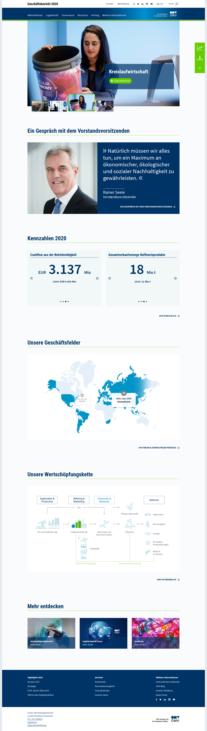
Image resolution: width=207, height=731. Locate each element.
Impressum (32, 722)
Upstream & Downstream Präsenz (157, 447)
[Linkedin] (142, 3)
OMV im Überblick (166, 579)
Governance (68, 15)
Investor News (101, 694)
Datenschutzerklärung (36, 725)
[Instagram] (147, 3)
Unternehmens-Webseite (168, 681)
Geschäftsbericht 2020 (42, 4)
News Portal (161, 694)
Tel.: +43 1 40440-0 (35, 719)
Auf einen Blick (167, 315)
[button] (31, 278)
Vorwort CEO (33, 681)
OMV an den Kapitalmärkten (40, 694)
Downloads (200, 54)
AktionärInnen (35, 15)
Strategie (31, 686)
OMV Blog (160, 686)
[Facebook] (134, 3)
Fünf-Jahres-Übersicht (38, 690)
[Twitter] (138, 3)
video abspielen (122, 43)
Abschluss (82, 15)
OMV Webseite (123, 4)
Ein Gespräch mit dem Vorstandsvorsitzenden (146, 206)
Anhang (95, 15)
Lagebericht (52, 15)
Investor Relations (164, 690)
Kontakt (109, 4)
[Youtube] (152, 3)
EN (158, 4)
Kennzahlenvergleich (200, 44)
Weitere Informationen (114, 15)
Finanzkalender (102, 690)
